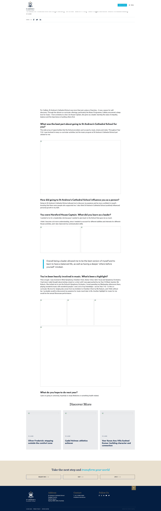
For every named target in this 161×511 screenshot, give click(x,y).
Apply (116, 477)
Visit (79, 477)
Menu (132, 5)
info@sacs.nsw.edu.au (79, 497)
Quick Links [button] (113, 5)
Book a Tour (122, 5)
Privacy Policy (37, 508)
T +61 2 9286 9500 (79, 495)
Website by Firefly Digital (128, 508)
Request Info (42, 477)
